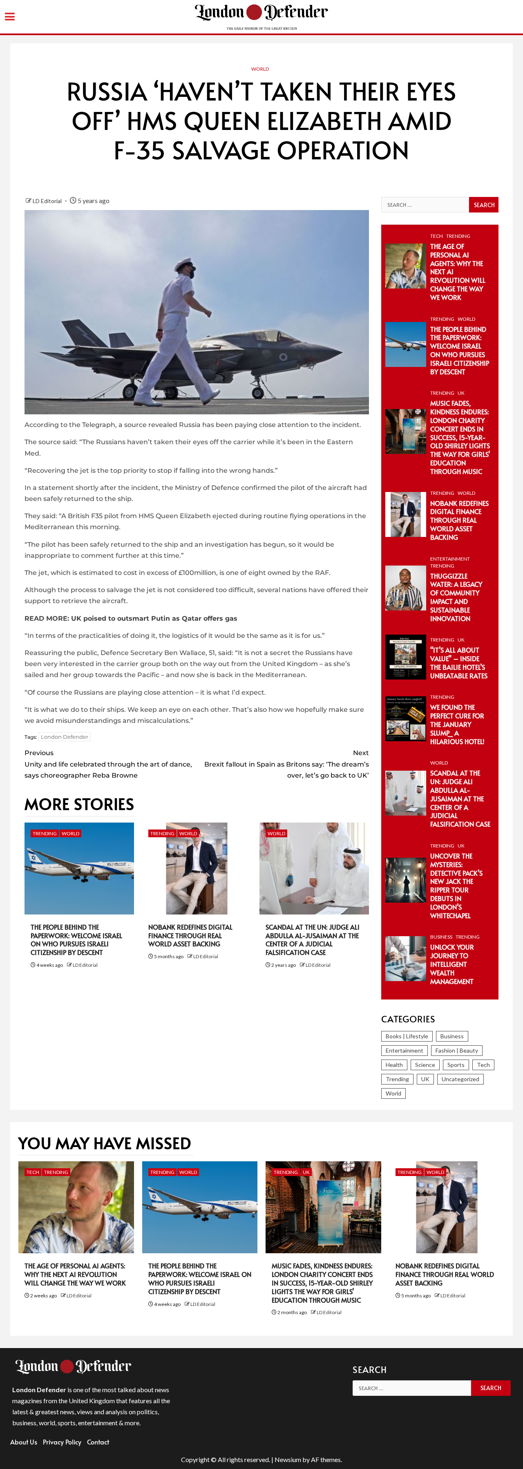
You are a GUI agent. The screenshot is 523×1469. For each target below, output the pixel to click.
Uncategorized (460, 1078)
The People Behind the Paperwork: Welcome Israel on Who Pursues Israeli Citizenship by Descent (76, 939)
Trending (45, 833)
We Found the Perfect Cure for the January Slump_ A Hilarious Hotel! (457, 723)
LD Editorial (48, 200)
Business (441, 937)
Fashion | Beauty (457, 1050)
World (260, 69)
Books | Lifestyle (407, 1036)
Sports (456, 1064)
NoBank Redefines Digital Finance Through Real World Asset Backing (190, 935)
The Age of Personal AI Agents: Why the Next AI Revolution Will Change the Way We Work (75, 1274)
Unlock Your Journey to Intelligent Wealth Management (452, 963)
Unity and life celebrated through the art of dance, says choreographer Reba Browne (108, 764)
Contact (98, 1441)
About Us (23, 1441)
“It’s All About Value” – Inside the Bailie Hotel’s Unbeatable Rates (458, 662)
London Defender (64, 736)
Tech (436, 236)
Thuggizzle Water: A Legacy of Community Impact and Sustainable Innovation (456, 597)
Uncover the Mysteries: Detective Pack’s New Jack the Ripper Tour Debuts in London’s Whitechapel (456, 885)
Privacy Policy (62, 1441)
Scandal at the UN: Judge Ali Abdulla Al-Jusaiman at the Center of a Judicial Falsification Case (313, 939)
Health (394, 1064)
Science (425, 1064)
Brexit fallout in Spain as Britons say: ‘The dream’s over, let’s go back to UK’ (286, 764)
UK (461, 393)
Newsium (288, 1459)
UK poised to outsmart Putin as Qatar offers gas (154, 618)
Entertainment (450, 559)
